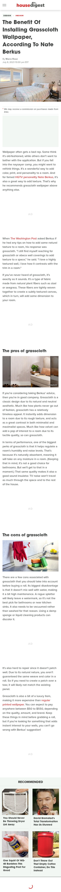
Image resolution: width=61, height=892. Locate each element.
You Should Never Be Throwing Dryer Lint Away (14, 821)
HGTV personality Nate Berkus (34, 177)
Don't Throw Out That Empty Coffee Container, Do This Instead (45, 866)
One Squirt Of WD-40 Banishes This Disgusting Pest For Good (14, 866)
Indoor (19, 15)
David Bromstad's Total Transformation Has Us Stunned (46, 821)
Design (7, 15)
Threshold (52, 385)
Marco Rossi (12, 59)
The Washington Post (23, 238)
